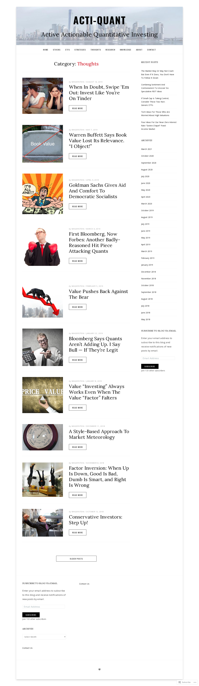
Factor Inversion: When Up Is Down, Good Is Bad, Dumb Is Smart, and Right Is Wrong (99, 476)
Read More (77, 108)
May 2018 (145, 319)
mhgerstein (78, 82)
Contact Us (27, 648)
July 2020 (145, 176)
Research (110, 49)
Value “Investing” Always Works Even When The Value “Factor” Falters (96, 392)
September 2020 (148, 162)
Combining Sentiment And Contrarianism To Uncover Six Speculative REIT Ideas (155, 88)
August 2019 (147, 217)
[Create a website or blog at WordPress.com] (99, 669)
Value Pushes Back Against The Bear (98, 294)
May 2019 (145, 237)
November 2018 (148, 278)
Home (45, 49)
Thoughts (96, 49)
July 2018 (145, 306)
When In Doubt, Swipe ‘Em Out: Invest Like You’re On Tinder (99, 92)
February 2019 (147, 258)
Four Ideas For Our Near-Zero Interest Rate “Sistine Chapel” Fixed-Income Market (159, 125)
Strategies (80, 49)
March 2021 (146, 149)
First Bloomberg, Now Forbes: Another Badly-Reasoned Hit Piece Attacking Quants (94, 242)
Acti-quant (99, 20)
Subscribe (149, 366)
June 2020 (145, 183)
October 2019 (147, 210)
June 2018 (145, 312)
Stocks (57, 49)
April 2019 (145, 244)
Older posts (76, 558)
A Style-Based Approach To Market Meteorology (99, 434)
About (139, 49)
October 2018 (147, 285)
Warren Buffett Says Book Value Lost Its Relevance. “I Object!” (98, 140)
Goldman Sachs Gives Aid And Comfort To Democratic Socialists (97, 190)
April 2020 (145, 197)
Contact (151, 49)
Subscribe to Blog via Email (158, 330)
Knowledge (125, 49)
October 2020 (147, 156)
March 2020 (146, 203)
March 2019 (146, 251)
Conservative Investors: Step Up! (95, 520)
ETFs (67, 49)
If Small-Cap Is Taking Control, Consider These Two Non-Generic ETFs (155, 101)
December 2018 (148, 271)
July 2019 (145, 224)
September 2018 (148, 292)
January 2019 (147, 265)
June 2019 (145, 231)
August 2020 (147, 169)
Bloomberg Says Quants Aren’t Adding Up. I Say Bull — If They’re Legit (95, 344)
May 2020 (145, 190)
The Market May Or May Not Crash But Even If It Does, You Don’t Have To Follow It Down (157, 74)
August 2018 (147, 299)
